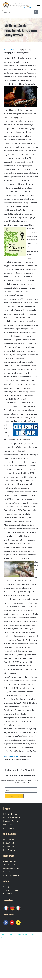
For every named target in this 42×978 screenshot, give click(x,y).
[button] (39, 5)
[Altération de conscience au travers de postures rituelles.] (6, 908)
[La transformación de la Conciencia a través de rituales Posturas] (18, 908)
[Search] (36, 12)
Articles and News (13, 50)
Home (5, 50)
